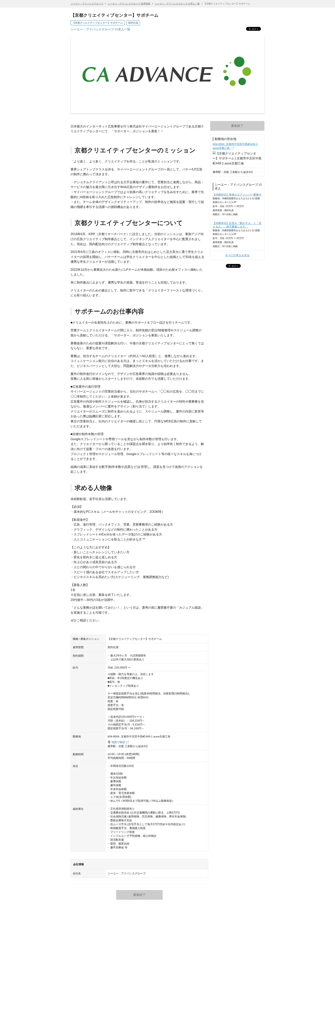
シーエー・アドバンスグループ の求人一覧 (177, 3)
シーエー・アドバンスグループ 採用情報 (129, 3)
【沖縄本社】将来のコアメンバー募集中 (237, 194)
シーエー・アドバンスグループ (87, 3)
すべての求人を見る (237, 255)
